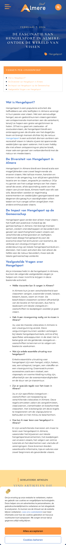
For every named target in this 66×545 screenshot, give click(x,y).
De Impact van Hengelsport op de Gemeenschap (29, 85)
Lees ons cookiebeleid (32, 512)
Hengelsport (55, 54)
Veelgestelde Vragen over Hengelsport (24, 89)
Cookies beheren (33, 539)
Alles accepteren (33, 531)
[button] (58, 7)
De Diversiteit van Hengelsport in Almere (25, 81)
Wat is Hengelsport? (17, 77)
